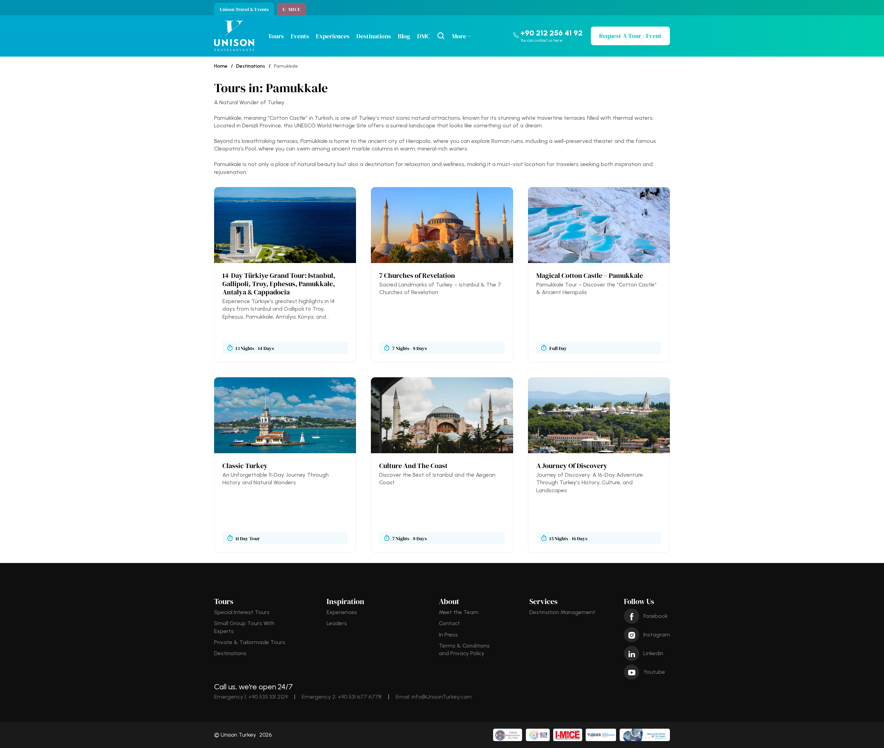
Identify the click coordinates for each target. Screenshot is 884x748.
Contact (449, 623)
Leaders (337, 623)
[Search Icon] (441, 36)
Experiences (332, 36)
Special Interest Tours (242, 612)
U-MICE (291, 9)
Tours (276, 36)
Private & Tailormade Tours (249, 642)
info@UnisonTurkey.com (442, 696)
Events (300, 36)
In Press (448, 634)
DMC (423, 36)
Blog (404, 36)
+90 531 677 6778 (360, 696)
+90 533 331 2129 (268, 696)
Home (221, 66)
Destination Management (562, 612)
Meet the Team (459, 612)
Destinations (373, 36)
